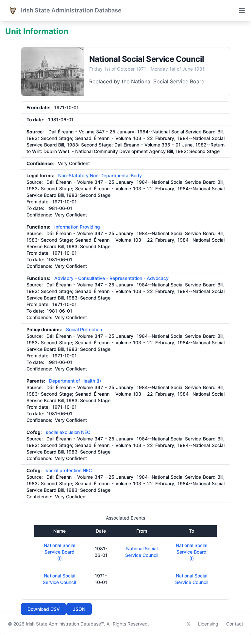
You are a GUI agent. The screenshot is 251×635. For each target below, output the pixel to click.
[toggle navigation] (242, 10)
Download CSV (43, 609)
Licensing (208, 623)
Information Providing (77, 227)
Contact (234, 623)
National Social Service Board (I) (59, 551)
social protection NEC (69, 470)
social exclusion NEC (68, 432)
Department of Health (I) (75, 381)
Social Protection (84, 329)
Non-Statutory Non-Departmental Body (100, 175)
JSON (79, 609)
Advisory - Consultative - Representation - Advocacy (111, 278)
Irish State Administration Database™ (65, 623)
